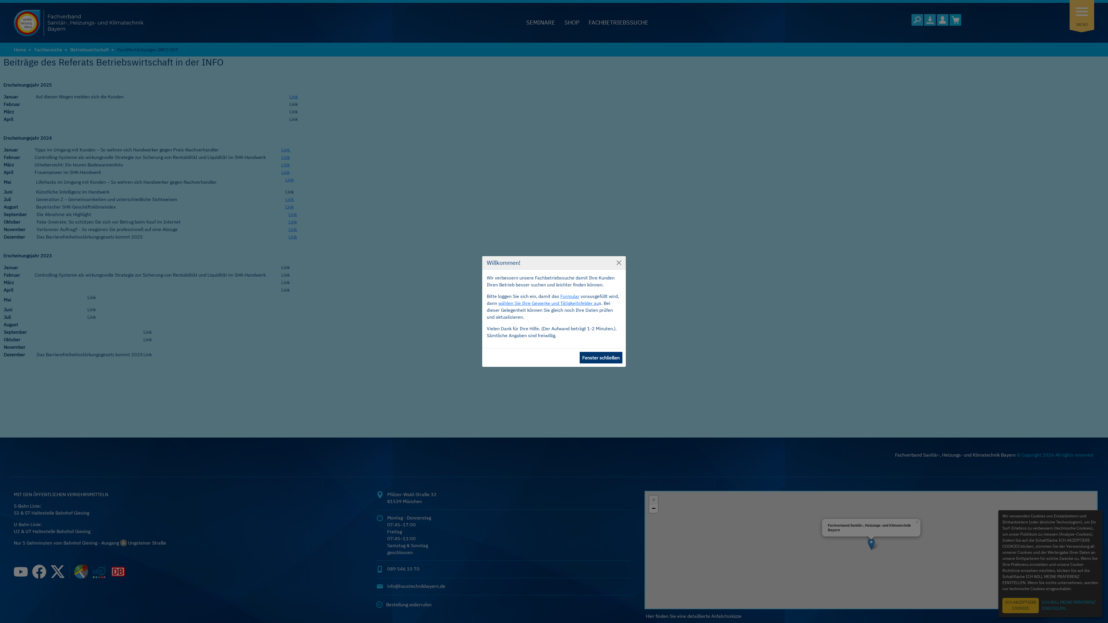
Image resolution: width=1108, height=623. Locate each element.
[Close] (619, 262)
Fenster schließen (601, 358)
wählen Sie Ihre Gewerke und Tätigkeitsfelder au (548, 303)
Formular (569, 296)
